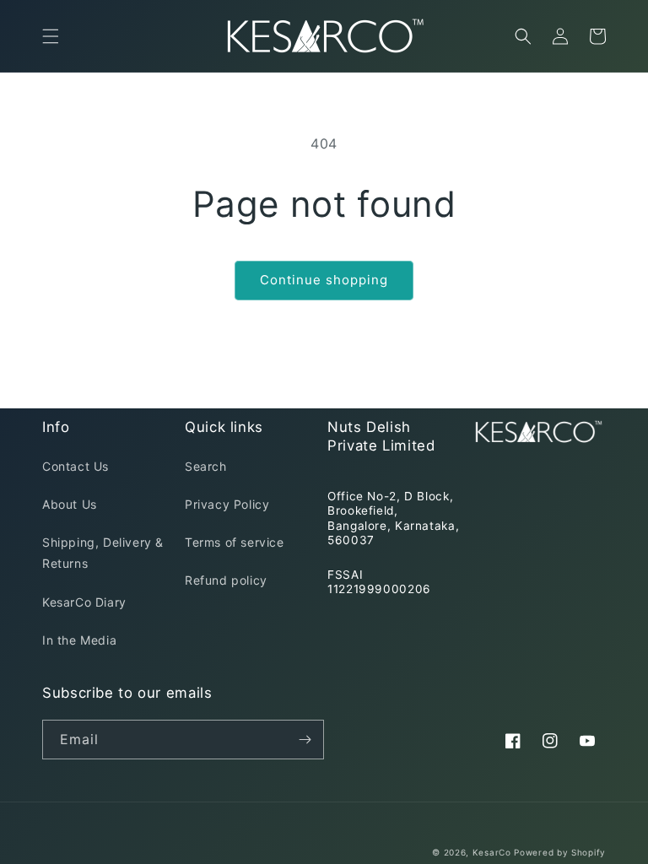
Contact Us (75, 466)
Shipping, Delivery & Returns (103, 552)
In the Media (79, 640)
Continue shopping (324, 280)
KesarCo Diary (84, 602)
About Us (69, 504)
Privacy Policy (227, 504)
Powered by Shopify (560, 852)
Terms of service (234, 542)
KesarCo (491, 852)
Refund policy (226, 580)
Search (206, 466)
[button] (50, 36)
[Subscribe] (304, 739)
